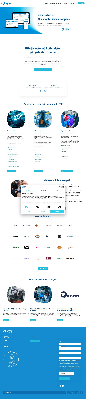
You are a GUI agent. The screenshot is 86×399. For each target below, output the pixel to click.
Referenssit (43, 268)
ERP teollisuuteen (11, 171)
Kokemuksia (52, 3)
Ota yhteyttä (70, 3)
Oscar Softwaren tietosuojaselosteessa (70, 367)
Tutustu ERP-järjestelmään (43, 70)
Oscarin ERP (9, 143)
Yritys (65, 3)
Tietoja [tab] (58, 190)
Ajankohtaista (59, 3)
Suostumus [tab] (28, 190)
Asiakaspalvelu (35, 340)
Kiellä (29, 211)
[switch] (37, 207)
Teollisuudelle (11, 131)
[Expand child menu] (48, 3)
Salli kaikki (57, 211)
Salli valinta (43, 211)
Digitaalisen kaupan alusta (67, 171)
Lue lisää (6, 320)
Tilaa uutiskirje (64, 379)
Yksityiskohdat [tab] (43, 190)
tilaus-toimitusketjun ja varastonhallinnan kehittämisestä (69, 363)
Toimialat (46, 3)
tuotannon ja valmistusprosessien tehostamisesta (68, 362)
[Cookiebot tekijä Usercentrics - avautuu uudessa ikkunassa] (60, 187)
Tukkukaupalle (38, 131)
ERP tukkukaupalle (38, 171)
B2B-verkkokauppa (65, 149)
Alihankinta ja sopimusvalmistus (13, 166)
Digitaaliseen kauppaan (68, 131)
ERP (41, 3)
